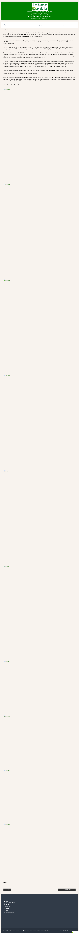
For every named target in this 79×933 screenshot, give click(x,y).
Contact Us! (15, 25)
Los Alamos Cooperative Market (16, 930)
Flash (34, 930)
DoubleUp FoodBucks (64, 25)
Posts (6, 882)
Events (29, 25)
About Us (23, 25)
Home (9, 25)
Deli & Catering (47, 25)
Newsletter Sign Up (37, 25)
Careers (55, 25)
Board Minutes (65, 930)
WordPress (47, 930)
